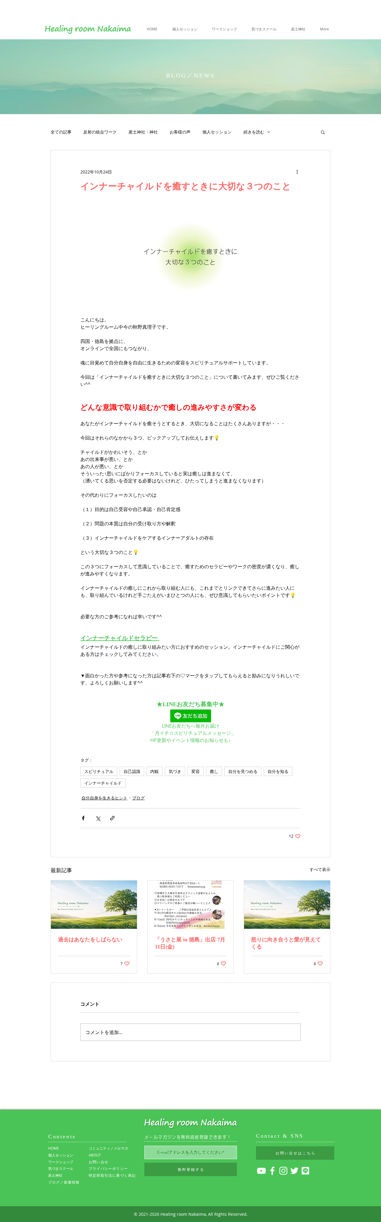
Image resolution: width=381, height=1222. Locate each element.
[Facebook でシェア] (83, 818)
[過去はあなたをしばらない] (94, 905)
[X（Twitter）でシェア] (98, 818)
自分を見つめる (242, 771)
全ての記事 (61, 132)
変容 (195, 771)
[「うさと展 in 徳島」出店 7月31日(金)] (191, 905)
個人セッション (217, 132)
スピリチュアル (98, 771)
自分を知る (278, 771)
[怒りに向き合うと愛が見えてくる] (287, 905)
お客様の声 (180, 132)
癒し (214, 771)
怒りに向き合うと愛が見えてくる (286, 943)
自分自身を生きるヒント (104, 798)
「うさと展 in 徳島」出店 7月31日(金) (190, 943)
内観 (154, 771)
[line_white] (305, 1170)
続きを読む (253, 132)
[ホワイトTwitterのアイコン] (294, 1170)
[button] (323, 132)
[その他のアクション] (297, 171)
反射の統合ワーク (100, 132)
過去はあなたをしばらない (90, 939)
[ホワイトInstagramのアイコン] (283, 1170)
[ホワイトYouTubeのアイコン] (261, 1170)
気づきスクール (60, 1168)
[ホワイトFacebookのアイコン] (272, 1170)
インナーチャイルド (103, 783)
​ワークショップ (60, 1161)
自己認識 (132, 771)
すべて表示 (320, 869)
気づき (175, 771)
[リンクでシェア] (112, 818)
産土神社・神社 (143, 132)
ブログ (138, 798)
